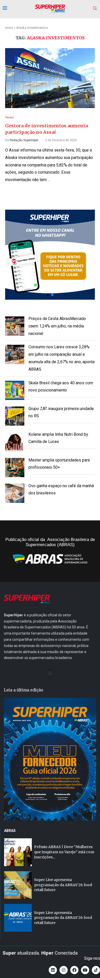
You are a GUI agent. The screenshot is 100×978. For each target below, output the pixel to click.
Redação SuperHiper (24, 140)
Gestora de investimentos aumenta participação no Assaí (46, 129)
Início (9, 28)
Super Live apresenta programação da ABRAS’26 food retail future (63, 884)
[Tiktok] (96, 970)
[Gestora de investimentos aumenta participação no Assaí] (50, 78)
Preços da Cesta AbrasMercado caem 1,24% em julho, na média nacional (57, 326)
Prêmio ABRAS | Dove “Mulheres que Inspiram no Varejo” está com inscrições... (64, 851)
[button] (50, 255)
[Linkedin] (53, 970)
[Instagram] (63, 970)
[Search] (94, 8)
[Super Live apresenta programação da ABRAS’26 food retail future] (18, 885)
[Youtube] (85, 970)
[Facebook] (74, 970)
